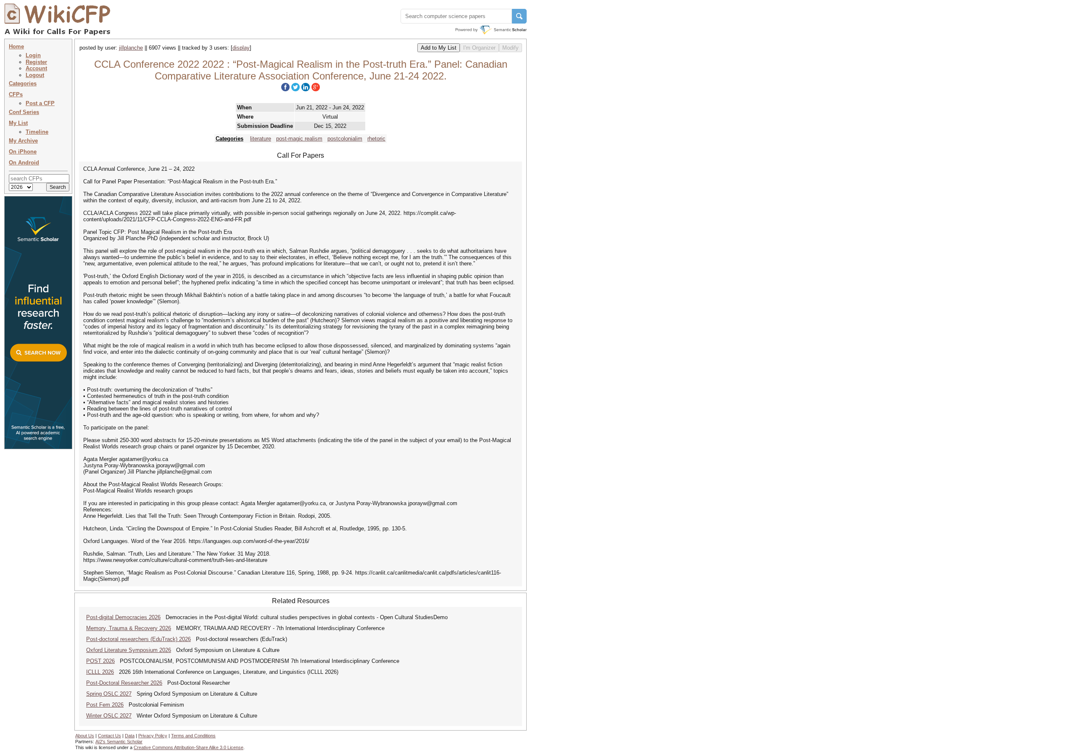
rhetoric (376, 138)
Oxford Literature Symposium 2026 (128, 650)
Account (36, 68)
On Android (24, 162)
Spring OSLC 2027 (109, 694)
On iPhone (23, 151)
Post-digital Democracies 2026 (123, 617)
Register (36, 62)
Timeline (37, 132)
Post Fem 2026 (105, 705)
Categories (23, 83)
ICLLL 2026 (100, 672)
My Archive (23, 141)
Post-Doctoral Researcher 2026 (124, 683)
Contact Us (109, 735)
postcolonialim (344, 138)
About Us (84, 735)
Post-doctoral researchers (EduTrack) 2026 (138, 639)
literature (260, 138)
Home (16, 46)
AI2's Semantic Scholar (118, 741)
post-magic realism (299, 138)
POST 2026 (100, 661)
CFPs (16, 94)
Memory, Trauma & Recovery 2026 (128, 628)
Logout (35, 75)
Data (129, 735)
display (241, 48)
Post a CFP (40, 103)
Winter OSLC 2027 (109, 716)
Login (33, 55)
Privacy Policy (152, 735)
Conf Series (24, 112)
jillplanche (131, 48)
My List (18, 123)
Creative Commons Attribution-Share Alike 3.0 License (188, 747)
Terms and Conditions (193, 735)
